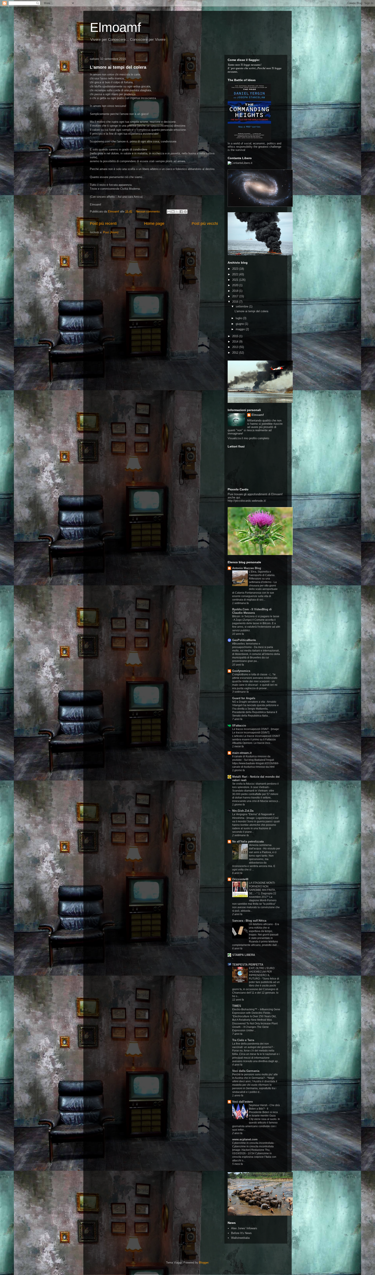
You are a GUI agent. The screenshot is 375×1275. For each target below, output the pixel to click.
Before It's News (241, 1233)
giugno (240, 323)
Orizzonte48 (240, 879)
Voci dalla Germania (245, 1071)
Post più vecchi (205, 223)
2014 (235, 341)
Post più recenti (103, 223)
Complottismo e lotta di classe (250, 674)
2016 (235, 301)
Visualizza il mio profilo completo (248, 438)
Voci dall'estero (242, 1101)
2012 (235, 352)
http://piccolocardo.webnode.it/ (247, 500)
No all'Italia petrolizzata (248, 841)
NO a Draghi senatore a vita (249, 701)
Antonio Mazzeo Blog (246, 568)
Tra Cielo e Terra (243, 1040)
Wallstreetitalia (240, 1237)
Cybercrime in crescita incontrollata (253, 1142)
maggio (241, 329)
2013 (235, 347)
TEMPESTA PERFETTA (247, 964)
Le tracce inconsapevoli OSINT (250, 729)
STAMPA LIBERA (243, 955)
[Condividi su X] (177, 211)
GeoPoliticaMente (244, 640)
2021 (235, 279)
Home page (154, 223)
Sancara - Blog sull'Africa (249, 920)
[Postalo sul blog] (173, 211)
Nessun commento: (148, 211)
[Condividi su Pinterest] (185, 211)
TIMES (236, 1005)
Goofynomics (241, 671)
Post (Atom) (110, 232)
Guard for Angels (243, 698)
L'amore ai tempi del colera (118, 67)
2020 (235, 285)
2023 (235, 268)
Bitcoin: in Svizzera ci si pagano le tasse (255, 616)
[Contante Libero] (240, 163)
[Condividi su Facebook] (181, 211)
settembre (242, 306)
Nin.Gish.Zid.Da (242, 810)
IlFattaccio (239, 725)
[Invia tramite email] (169, 211)
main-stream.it (242, 752)
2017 (235, 296)
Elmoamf (115, 27)
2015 (235, 336)
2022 (235, 274)
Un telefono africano (261, 924)
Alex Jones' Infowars (244, 1228)
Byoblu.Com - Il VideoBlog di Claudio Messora (252, 611)
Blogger (203, 1262)
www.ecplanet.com (245, 1139)
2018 (235, 290)
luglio (239, 318)
